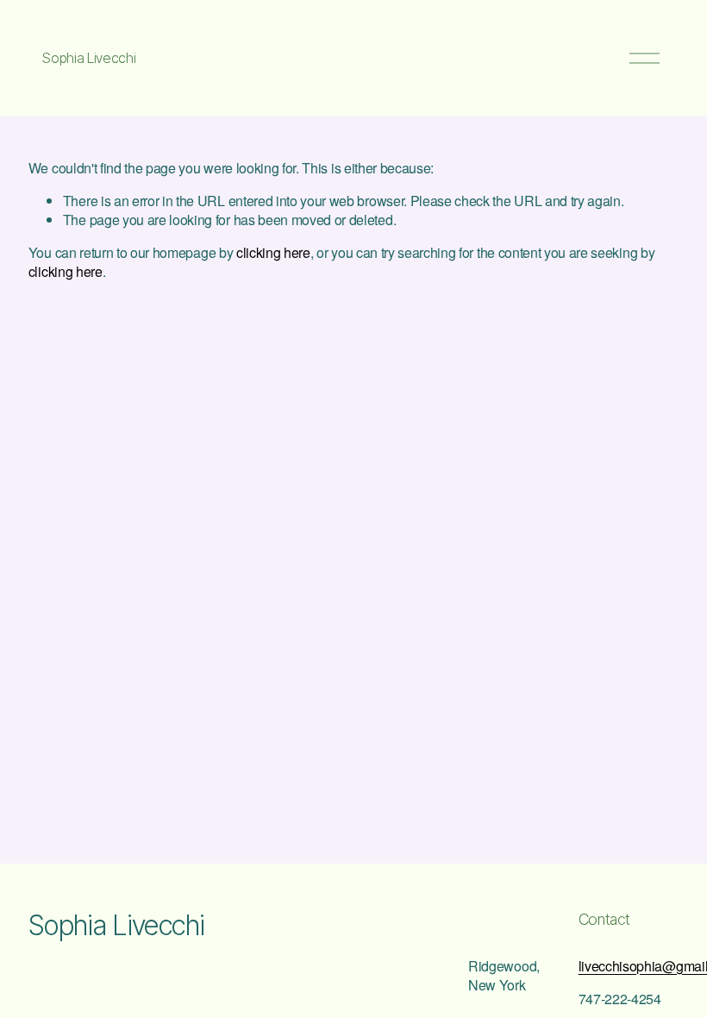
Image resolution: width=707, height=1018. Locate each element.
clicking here (273, 252)
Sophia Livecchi (88, 57)
